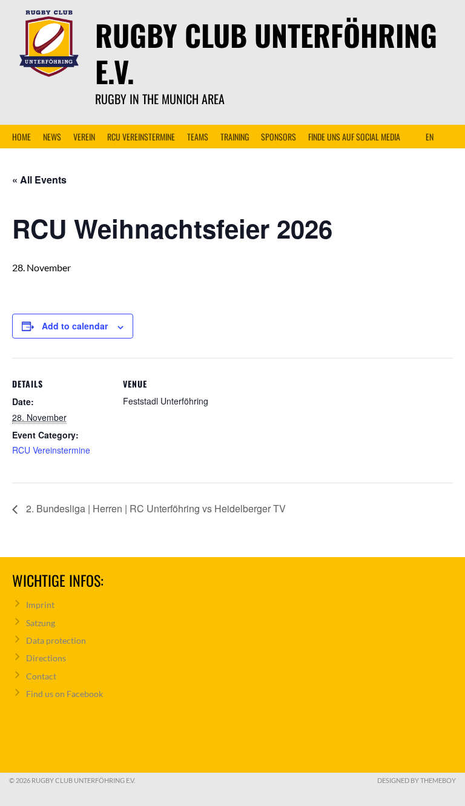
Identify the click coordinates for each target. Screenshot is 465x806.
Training (234, 136)
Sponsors (278, 136)
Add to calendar (75, 326)
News (52, 136)
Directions (46, 658)
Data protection (56, 640)
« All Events (39, 180)
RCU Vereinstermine (141, 136)
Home (21, 136)
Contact (41, 676)
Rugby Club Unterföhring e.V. (266, 53)
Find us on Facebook (64, 694)
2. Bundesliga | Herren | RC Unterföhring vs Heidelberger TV (155, 508)
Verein (84, 136)
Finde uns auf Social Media (354, 136)
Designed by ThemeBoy (416, 780)
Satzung (40, 623)
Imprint (40, 605)
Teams (197, 136)
